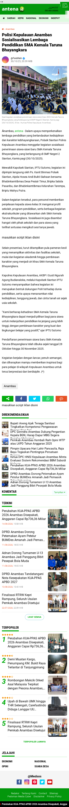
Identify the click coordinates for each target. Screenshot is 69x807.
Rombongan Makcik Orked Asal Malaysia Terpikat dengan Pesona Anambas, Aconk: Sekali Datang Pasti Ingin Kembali (26, 684)
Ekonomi (43, 18)
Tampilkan (59, 492)
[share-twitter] (34, 399)
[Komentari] (61, 399)
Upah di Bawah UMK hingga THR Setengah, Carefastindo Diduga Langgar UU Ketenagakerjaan (27, 705)
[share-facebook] (21, 399)
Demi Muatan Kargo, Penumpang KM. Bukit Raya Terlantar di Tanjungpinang (27, 663)
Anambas (10, 386)
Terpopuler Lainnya (34, 742)
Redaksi (15, 793)
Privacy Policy (54, 796)
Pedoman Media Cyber (19, 796)
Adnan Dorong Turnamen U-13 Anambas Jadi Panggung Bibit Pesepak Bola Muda (22, 557)
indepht (55, 18)
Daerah (11, 18)
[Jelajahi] (64, 5)
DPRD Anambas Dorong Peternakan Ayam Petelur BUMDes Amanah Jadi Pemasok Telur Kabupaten (24, 536)
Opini (5, 766)
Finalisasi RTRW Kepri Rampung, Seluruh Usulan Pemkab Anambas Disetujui (20, 599)
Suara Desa (41, 766)
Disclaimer (39, 796)
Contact (43, 793)
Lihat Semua (34, 617)
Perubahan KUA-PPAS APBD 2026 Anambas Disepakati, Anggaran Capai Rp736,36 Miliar (24, 515)
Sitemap (53, 793)
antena (19, 131)
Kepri (21, 18)
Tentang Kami (29, 793)
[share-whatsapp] (48, 399)
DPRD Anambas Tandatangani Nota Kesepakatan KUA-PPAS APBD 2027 (23, 578)
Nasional (31, 18)
